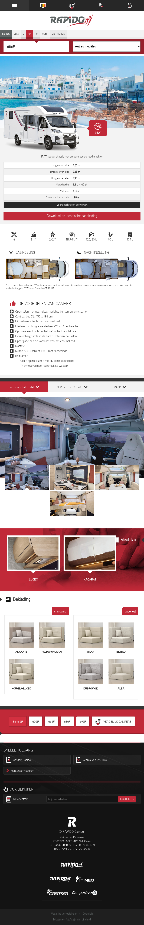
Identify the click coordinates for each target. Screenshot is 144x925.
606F (35, 721)
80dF (45, 34)
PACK (117, 387)
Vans (16, 34)
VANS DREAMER (57, 892)
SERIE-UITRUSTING (69, 387)
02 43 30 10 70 (63, 845)
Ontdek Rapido (22, 760)
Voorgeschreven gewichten (72, 205)
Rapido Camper (72, 21)
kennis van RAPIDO (95, 760)
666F (51, 721)
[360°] (45, 128)
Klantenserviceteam (22, 770)
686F (67, 721)
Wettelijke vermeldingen (64, 914)
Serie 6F (18, 721)
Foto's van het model (21, 387)
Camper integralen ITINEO (85, 879)
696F (83, 721)
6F (29, 34)
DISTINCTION (58, 34)
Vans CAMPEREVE (84, 892)
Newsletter (20, 799)
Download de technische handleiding (72, 216)
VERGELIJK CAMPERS (116, 721)
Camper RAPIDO (72, 822)
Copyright (88, 914)
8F (36, 34)
